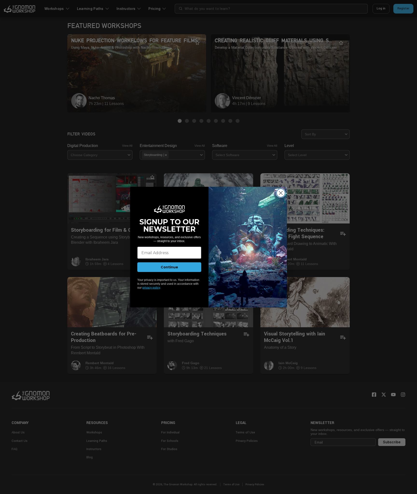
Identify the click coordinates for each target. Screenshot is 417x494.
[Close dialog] (281, 193)
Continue (169, 267)
